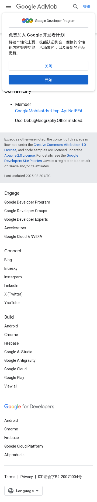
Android (11, 326)
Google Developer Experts (26, 219)
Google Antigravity (20, 360)
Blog (8, 260)
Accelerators (15, 228)
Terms (9, 477)
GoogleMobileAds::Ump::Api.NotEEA (48, 110)
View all (10, 386)
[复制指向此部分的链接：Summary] (37, 91)
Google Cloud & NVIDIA (23, 236)
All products (14, 455)
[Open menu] (8, 6)
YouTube (12, 303)
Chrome (11, 335)
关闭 (48, 66)
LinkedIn (11, 285)
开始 (48, 79)
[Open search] (75, 6)
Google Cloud (15, 369)
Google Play (14, 377)
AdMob (47, 6)
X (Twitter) (13, 294)
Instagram (13, 277)
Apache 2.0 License (19, 155)
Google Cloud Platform (23, 446)
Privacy (26, 477)
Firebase (11, 343)
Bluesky (11, 268)
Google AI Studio (18, 352)
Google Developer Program (27, 202)
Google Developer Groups (25, 211)
